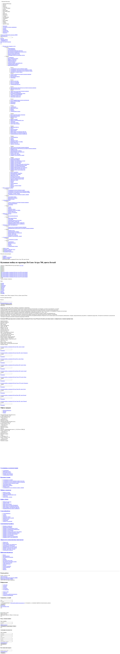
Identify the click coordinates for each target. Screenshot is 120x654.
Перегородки (6, 543)
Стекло (12, 138)
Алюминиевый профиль (13, 64)
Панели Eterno (13, 130)
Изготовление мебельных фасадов (15, 50)
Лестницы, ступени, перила (16, 72)
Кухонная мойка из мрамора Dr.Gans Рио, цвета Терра (12, 358)
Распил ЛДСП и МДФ (15, 101)
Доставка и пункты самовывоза (9, 27)
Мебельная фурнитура (13, 65)
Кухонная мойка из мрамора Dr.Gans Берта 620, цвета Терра (13, 364)
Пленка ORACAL (14, 142)
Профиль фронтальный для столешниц (18, 167)
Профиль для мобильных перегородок (11, 529)
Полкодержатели (14, 183)
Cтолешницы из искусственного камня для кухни (13, 480)
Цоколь (12, 184)
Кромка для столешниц (8, 473)
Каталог (2, 38)
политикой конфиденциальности (17, 602)
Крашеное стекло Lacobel (8, 517)
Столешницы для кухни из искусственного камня (21, 69)
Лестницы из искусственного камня (10, 483)
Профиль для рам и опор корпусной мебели (12, 531)
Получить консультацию (5, 41)
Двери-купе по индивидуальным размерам (19, 91)
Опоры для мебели (7, 566)
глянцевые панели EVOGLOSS (14, 220)
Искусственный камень (13, 58)
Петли (4, 554)
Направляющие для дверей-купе (17, 151)
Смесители (12, 121)
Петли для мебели (14, 172)
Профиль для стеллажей (15, 163)
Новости (5, 592)
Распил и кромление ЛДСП (14, 54)
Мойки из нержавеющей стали (17, 120)
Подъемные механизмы (15, 174)
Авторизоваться (3, 642)
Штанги (4, 569)
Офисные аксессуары (7, 562)
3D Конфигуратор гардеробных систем (16, 55)
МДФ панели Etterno (12, 218)
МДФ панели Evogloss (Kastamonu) (10, 505)
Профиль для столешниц (8, 535)
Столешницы (11, 57)
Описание (3, 304)
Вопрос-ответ (6, 31)
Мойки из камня (14, 119)
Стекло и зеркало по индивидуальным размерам (20, 74)
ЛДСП (11, 128)
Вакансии (5, 32)
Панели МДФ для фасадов (13, 221)
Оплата (4, 28)
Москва (4, 411)
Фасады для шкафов (14, 82)
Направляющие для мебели (16, 173)
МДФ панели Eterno (7, 504)
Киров (4, 412)
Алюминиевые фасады (15, 84)
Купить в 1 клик (8, 303)
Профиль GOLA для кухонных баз (17, 169)
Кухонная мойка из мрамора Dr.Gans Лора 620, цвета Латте (13, 389)
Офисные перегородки (15, 88)
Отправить (3, 604)
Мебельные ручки (14, 175)
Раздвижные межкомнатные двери (17, 93)
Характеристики (9, 304)
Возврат (4, 29)
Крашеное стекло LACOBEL (16, 141)
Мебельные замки (14, 179)
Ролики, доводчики (14, 152)
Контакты (5, 26)
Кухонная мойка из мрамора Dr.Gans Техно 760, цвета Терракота (14, 383)
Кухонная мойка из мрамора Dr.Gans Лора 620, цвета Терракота (14, 352)
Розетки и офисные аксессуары (17, 178)
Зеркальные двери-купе (15, 96)
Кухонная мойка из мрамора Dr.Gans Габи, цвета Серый (12, 346)
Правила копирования (8, 595)
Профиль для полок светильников (17, 166)
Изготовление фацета (15, 76)
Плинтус (12, 110)
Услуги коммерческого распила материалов (19, 100)
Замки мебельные (6, 563)
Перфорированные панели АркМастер (18, 133)
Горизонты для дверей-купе (9, 545)
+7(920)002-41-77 (4, 40)
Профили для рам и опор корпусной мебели (19, 164)
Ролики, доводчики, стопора (9, 548)
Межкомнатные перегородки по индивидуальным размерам (23, 87)
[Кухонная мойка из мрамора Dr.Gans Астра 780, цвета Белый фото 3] (14, 275)
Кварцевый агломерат (15, 115)
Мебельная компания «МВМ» (6, 578)
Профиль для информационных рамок (18, 165)
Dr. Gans (21, 265)
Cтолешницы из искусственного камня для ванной (14, 482)
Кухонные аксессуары (15, 176)
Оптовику (5, 588)
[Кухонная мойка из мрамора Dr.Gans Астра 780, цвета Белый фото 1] (14, 273)
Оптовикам (5, 30)
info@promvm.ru (3, 36)
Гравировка (12, 77)
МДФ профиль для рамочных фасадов (18, 132)
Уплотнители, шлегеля (15, 154)
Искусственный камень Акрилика (17, 114)
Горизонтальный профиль (16, 150)
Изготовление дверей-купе (14, 52)
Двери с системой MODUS (16, 94)
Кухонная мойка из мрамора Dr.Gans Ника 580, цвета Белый (13, 395)
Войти (14, 626)
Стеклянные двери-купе (15, 95)
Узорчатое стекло (14, 140)
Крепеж (12, 181)
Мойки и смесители (12, 59)
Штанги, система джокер (15, 185)
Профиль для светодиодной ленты (17, 168)
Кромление (12, 103)
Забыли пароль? (3, 624)
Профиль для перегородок (16, 161)
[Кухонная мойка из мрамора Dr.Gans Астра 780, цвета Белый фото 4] (14, 276)
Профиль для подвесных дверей (17, 155)
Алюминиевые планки (15, 111)
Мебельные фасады (12, 60)
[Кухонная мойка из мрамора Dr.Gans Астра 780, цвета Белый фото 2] (14, 274)
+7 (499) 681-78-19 (11, 249)
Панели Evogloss (14, 129)
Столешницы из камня (13, 239)
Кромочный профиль (15, 159)
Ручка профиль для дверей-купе (10, 544)
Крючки (12, 186)
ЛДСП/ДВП (10, 219)
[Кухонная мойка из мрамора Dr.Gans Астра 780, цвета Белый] (14, 272)
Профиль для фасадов (15, 158)
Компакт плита (13, 117)
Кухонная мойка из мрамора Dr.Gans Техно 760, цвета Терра (13, 377)
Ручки (4, 558)
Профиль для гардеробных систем (17, 160)
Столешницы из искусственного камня (18, 68)
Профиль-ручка (13, 149)
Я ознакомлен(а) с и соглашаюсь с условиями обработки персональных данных (26, 602)
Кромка (12, 109)
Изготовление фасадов (13, 215)
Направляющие (6, 556)
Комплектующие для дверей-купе (15, 63)
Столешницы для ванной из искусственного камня (21, 70)
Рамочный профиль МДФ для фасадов (16, 222)
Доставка (5, 584)
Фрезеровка (13, 102)
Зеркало (12, 139)
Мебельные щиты (14, 108)
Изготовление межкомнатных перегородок (17, 51)
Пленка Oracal (13, 75)
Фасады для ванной (14, 83)
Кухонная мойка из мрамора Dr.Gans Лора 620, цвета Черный (13, 401)
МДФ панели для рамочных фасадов (18, 131)
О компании (6, 589)
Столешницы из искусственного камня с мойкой (18, 194)
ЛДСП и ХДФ (6, 502)
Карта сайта (6, 591)
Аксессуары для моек (15, 123)
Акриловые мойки (14, 122)
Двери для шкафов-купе (15, 92)
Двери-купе (5, 542)
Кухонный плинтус (7, 472)
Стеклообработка (11, 49)
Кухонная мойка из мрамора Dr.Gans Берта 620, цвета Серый (13, 371)
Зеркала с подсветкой (15, 144)
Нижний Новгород (7, 410)
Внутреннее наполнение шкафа (17, 177)
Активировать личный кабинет (6, 626)
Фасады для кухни (14, 81)
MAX (7, 248)
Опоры (12, 182)
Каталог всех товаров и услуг (9, 46)
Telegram (9, 250)
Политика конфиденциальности (10, 594)
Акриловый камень (12, 196)
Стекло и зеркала (11, 61)
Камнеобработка (11, 48)
